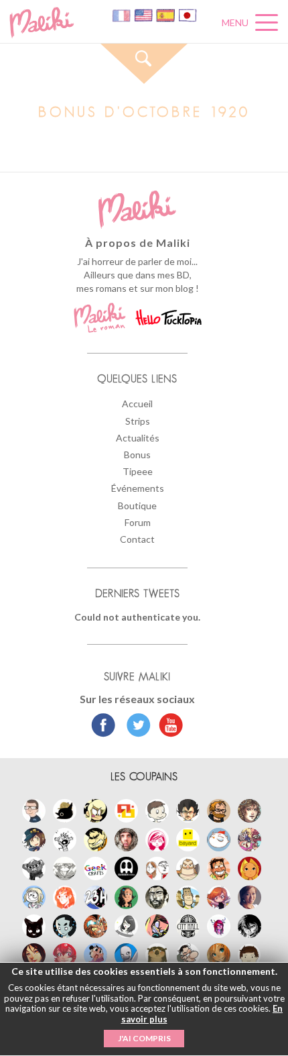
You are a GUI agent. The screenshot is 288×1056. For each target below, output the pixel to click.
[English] (144, 14)
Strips (137, 421)
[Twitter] (135, 726)
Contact (137, 539)
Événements (137, 488)
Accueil (137, 403)
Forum (138, 522)
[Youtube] (167, 726)
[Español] (166, 14)
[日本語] (187, 14)
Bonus (137, 454)
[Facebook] (103, 726)
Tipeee (138, 471)
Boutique (137, 505)
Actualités (137, 437)
